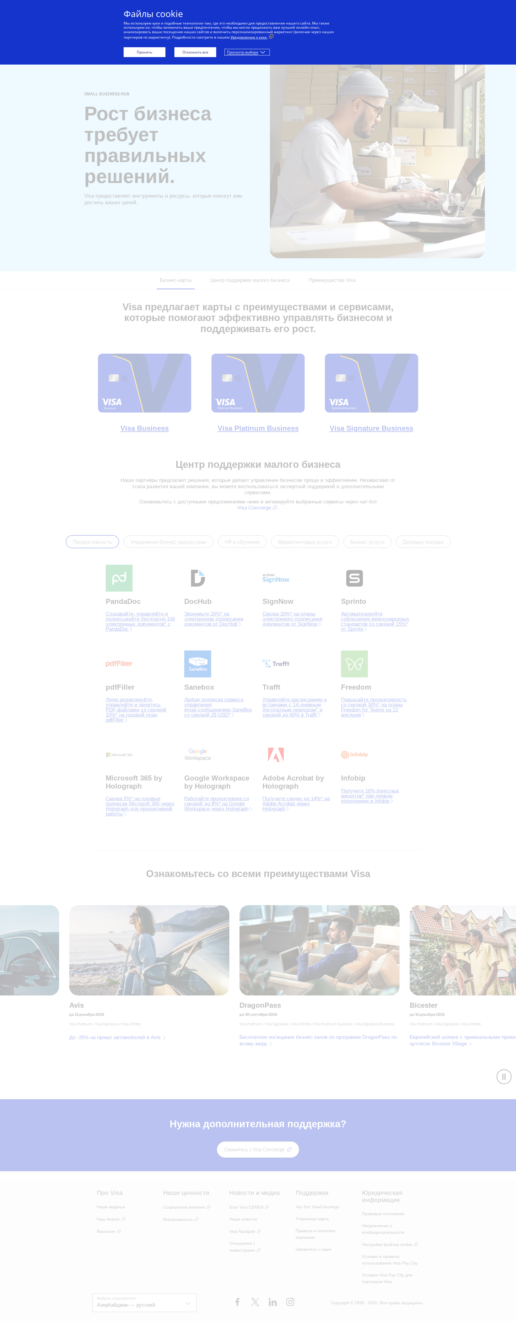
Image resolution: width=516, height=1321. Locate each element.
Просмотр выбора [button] (242, 52)
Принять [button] (144, 52)
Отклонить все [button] (195, 52)
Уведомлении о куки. (249, 37)
